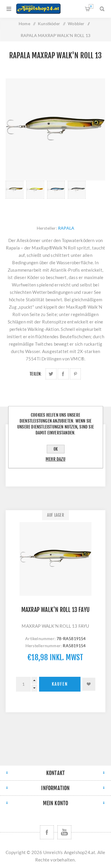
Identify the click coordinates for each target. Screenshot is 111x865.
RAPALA (66, 228)
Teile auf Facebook (63, 373)
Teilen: (36, 374)
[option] (14, 197)
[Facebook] (47, 832)
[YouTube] (64, 832)
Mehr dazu (55, 459)
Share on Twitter (51, 373)
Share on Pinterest (75, 373)
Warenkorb (91, 6)
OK (56, 449)
